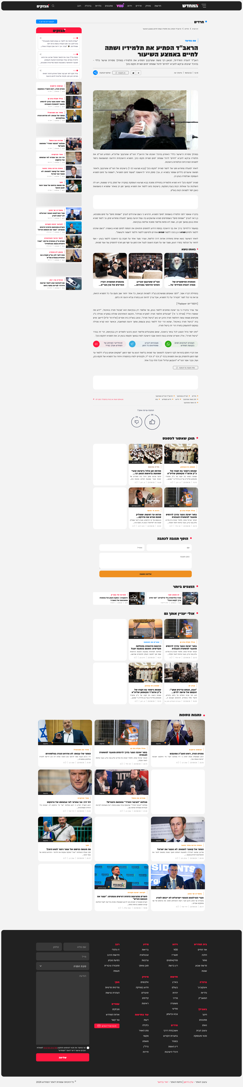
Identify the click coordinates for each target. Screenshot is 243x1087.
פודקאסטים (172, 960)
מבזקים (115, 1009)
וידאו (129, 5)
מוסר (204, 960)
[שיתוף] (40, 38)
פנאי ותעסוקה (200, 1035)
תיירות (146, 1051)
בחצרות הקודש (170, 1035)
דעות (146, 1019)
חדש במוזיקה (142, 987)
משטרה (174, 1003)
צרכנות (145, 960)
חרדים (139, 5)
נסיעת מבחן (113, 960)
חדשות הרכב (113, 954)
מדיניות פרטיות (112, 987)
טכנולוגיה (144, 954)
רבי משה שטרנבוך (190, 402)
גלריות (98, 5)
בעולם (175, 987)
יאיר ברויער (162, 1082)
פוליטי (175, 1008)
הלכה (204, 954)
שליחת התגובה (145, 573)
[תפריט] (203, 6)
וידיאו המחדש (166, 399)
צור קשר (115, 1019)
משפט (145, 1041)
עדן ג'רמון (188, 1082)
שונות (204, 970)
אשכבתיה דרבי (170, 1030)
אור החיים (202, 949)
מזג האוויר (144, 1030)
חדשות (158, 5)
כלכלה (145, 1025)
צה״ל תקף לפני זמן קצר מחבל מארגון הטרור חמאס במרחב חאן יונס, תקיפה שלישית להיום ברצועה (60, 74)
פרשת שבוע (201, 965)
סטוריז (175, 954)
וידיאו (177, 399)
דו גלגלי (115, 949)
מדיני (175, 997)
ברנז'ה (88, 5)
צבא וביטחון (172, 1013)
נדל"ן (146, 1046)
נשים (204, 1025)
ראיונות (145, 1003)
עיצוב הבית (201, 1030)
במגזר (175, 1041)
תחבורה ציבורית (111, 965)
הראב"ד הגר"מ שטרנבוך (164, 396)
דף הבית (195, 28)
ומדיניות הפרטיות (50, 1047)
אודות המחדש (112, 1014)
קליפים (145, 997)
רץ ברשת (173, 965)
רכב (79, 5)
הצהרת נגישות (112, 992)
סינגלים (145, 992)
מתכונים (109, 5)
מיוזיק (148, 5)
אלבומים (145, 981)
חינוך (204, 1014)
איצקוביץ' (202, 987)
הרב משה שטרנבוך (189, 399)
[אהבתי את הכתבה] (152, 422)
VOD (120, 5)
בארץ (175, 981)
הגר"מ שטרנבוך (182, 396)
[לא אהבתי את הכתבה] (136, 422)
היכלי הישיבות (171, 1051)
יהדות (175, 992)
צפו (156, 399)
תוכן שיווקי (144, 965)
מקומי (146, 1035)
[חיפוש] (53, 5)
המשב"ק (202, 997)
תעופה (116, 970)
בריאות (145, 949)
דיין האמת (173, 1046)
